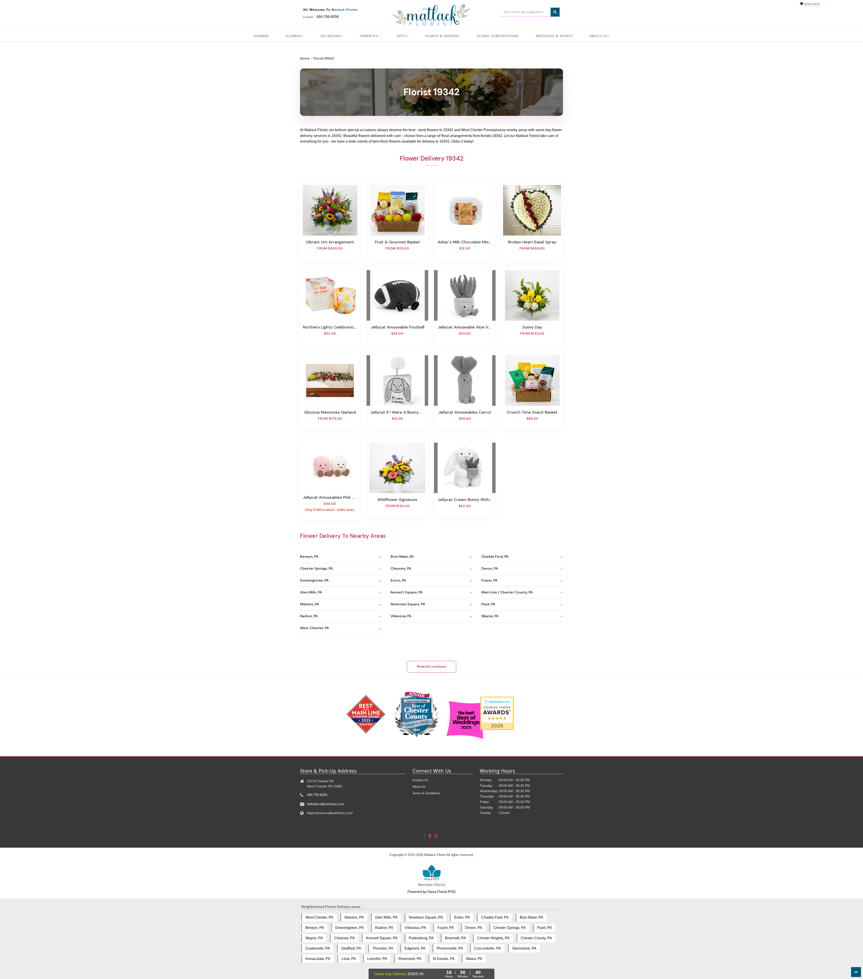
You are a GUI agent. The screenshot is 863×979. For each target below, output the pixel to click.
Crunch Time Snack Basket (532, 412)
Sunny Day (532, 327)
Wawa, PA (474, 959)
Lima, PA (349, 959)
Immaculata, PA (317, 959)
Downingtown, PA (314, 580)
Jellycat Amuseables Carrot (464, 412)
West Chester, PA (314, 628)
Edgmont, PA (415, 948)
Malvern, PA (309, 604)
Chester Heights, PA (493, 938)
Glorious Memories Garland (330, 412)
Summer (261, 36)
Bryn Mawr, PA (402, 556)
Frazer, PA (489, 580)
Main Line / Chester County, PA (507, 592)
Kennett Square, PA (407, 592)
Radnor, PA (309, 616)
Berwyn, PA (309, 556)
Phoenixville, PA (450, 948)
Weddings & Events (554, 36)
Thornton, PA (382, 948)
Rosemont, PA (409, 959)
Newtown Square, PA (408, 604)
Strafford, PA (351, 948)
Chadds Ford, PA (494, 556)
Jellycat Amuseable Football (397, 327)
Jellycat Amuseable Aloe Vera (465, 327)
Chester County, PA (536, 938)
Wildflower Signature (397, 499)
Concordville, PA (487, 948)
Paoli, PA (488, 604)
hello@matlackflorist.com (325, 804)
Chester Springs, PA (316, 568)
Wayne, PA (489, 616)
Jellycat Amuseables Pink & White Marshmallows (330, 497)
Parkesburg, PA (421, 938)
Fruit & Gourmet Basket (397, 242)
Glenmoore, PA (524, 948)
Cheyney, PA (401, 568)
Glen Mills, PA (311, 592)
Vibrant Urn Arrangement (330, 242)
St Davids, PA (444, 959)
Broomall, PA (455, 938)
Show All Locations (431, 666)
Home (304, 58)
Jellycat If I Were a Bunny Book (397, 412)
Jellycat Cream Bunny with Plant (465, 499)
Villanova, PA (401, 616)
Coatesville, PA (317, 948)
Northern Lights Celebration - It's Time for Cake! (330, 327)
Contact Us (420, 780)
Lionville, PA (377, 959)
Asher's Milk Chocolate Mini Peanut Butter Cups (465, 242)
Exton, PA (398, 580)
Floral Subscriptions (498, 36)
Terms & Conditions (426, 793)
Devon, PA (489, 568)
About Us (418, 786)
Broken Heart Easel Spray (532, 242)
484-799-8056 (327, 17)
